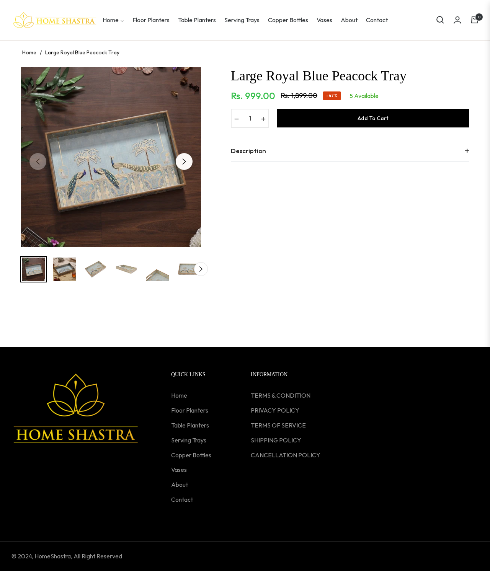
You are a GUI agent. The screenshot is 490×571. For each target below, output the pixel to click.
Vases (179, 469)
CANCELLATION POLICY (285, 455)
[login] (457, 20)
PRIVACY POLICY (275, 410)
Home (29, 52)
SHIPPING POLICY (276, 440)
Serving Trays (188, 440)
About (179, 484)
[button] (440, 19)
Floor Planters (189, 410)
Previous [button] (37, 161)
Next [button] (184, 161)
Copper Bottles (191, 455)
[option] (111, 157)
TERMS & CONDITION (280, 395)
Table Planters (190, 425)
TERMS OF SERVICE (278, 425)
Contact (182, 499)
